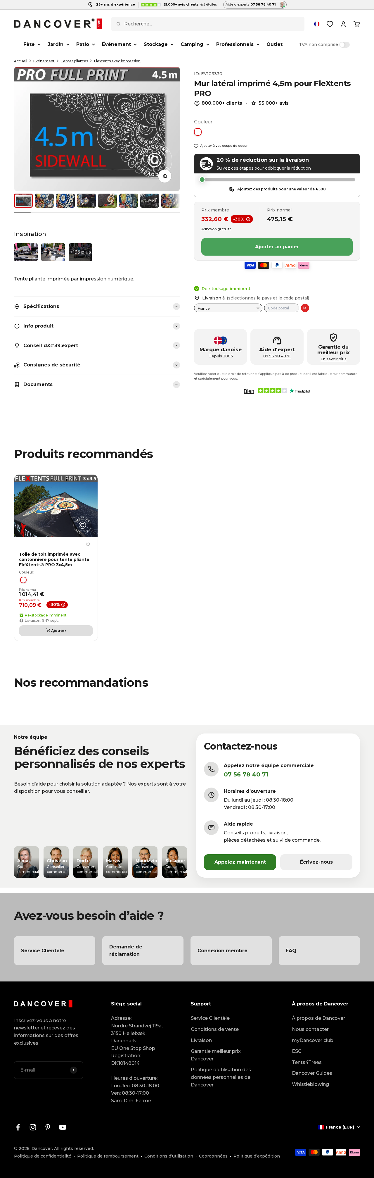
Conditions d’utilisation (168, 1156)
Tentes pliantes (74, 61)
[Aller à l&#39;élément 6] (128, 201)
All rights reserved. (74, 1148)
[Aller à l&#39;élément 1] (23, 201)
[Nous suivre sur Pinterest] (48, 1127)
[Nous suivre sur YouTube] (63, 1127)
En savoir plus (334, 359)
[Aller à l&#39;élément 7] (149, 201)
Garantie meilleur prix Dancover (216, 1055)
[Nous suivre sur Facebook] (18, 1127)
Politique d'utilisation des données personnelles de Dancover (221, 1077)
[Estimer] (305, 308)
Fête (29, 44)
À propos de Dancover (318, 1018)
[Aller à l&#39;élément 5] (107, 201)
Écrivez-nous (316, 862)
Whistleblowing (310, 1084)
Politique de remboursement (107, 1156)
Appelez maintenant (240, 862)
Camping (192, 44)
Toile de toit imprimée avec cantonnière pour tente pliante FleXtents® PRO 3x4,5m (54, 559)
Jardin (55, 44)
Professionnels (235, 44)
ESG (297, 1051)
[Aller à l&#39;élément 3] (65, 201)
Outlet (274, 44)
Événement (116, 44)
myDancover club (312, 1040)
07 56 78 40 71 (276, 356)
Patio (82, 44)
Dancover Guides (312, 1073)
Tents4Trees (307, 1062)
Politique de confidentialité (42, 1156)
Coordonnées (213, 1156)
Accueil (20, 61)
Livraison (201, 1040)
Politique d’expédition (256, 1156)
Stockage (156, 44)
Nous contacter (310, 1029)
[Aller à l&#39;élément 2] (44, 201)
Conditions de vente (215, 1029)
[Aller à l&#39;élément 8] (170, 201)
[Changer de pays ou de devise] (317, 24)
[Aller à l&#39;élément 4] (86, 201)
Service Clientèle (210, 1018)
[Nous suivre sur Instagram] (33, 1127)
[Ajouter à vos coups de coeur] (88, 544)
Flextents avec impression (117, 61)
